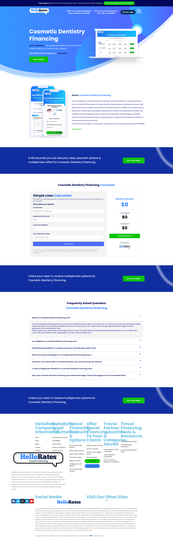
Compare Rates (124, 236)
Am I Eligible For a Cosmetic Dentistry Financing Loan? (54, 341)
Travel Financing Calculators (126, 446)
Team (37, 441)
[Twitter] (18, 501)
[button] (86, 318)
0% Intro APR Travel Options (75, 446)
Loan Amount (37, 207)
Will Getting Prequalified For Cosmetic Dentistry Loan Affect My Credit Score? (64, 348)
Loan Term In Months (40, 225)
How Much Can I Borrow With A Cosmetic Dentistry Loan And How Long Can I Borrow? (67, 362)
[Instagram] (22, 501)
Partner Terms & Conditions (57, 451)
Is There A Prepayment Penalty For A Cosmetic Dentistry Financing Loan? (62, 368)
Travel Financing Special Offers (129, 451)
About (37, 437)
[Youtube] (31, 501)
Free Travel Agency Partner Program (119, 3)
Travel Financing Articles (129, 441)
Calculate (68, 244)
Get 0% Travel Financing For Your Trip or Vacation (106, 12)
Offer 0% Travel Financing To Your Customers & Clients (79, 12)
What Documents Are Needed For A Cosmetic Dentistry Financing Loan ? (62, 355)
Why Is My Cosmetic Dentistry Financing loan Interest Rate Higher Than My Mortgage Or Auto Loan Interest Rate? (79, 375)
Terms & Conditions (58, 447)
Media (37, 444)
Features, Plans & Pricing (94, 445)
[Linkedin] (27, 501)
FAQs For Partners (92, 449)
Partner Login (128, 12)
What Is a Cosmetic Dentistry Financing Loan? (51, 318)
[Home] (39, 11)
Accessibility (56, 441)
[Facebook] (13, 501)
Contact (38, 451)
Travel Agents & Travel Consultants (111, 450)
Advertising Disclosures (60, 437)
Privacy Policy (56, 444)
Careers (37, 447)
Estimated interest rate (41, 216)
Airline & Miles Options (76, 451)
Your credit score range (41, 234)
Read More (77, 129)
